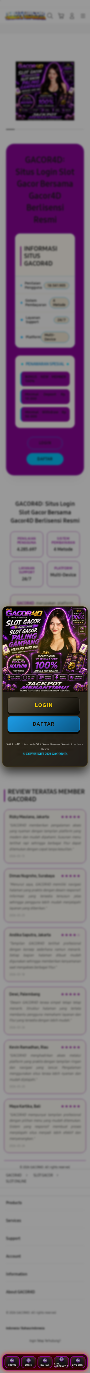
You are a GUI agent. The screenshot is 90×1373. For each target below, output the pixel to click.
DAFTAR (44, 724)
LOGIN (44, 705)
